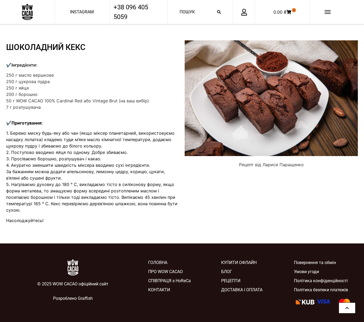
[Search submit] (219, 12)
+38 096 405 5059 (131, 12)
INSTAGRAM (82, 11)
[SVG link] (27, 12)
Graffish (85, 298)
